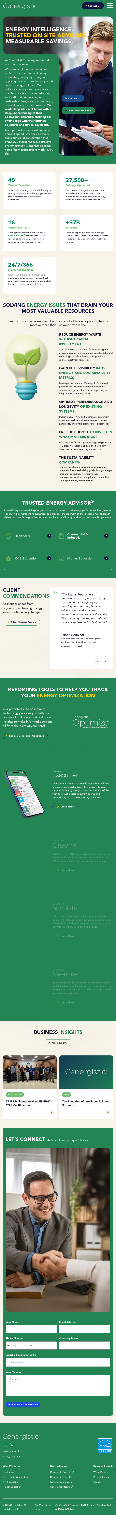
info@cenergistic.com (14, 1451)
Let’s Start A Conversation (23, 1404)
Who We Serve (11, 1466)
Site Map (39, 1505)
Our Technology (59, 1466)
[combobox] (9, 1345)
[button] (106, 662)
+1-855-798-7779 (12, 1456)
